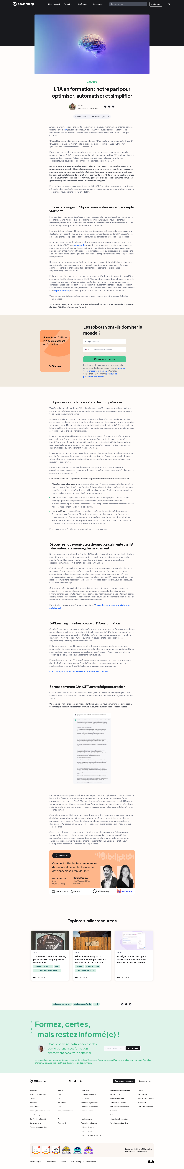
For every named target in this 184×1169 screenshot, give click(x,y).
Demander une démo (124, 1081)
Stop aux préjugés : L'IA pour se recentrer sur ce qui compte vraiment (91, 209)
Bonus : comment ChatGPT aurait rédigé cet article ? (87, 687)
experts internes (61, 290)
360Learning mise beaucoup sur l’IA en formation (84, 623)
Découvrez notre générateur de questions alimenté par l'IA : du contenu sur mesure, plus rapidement (91, 546)
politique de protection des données (74, 1063)
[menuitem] (54, 4)
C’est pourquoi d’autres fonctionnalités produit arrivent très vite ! (79, 671)
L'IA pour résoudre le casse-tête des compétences (85, 402)
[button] (87, 349)
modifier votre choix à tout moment (125, 1060)
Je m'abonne (132, 1048)
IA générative (80, 245)
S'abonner (155, 4)
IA (66, 129)
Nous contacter (145, 1081)
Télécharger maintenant (104, 359)
